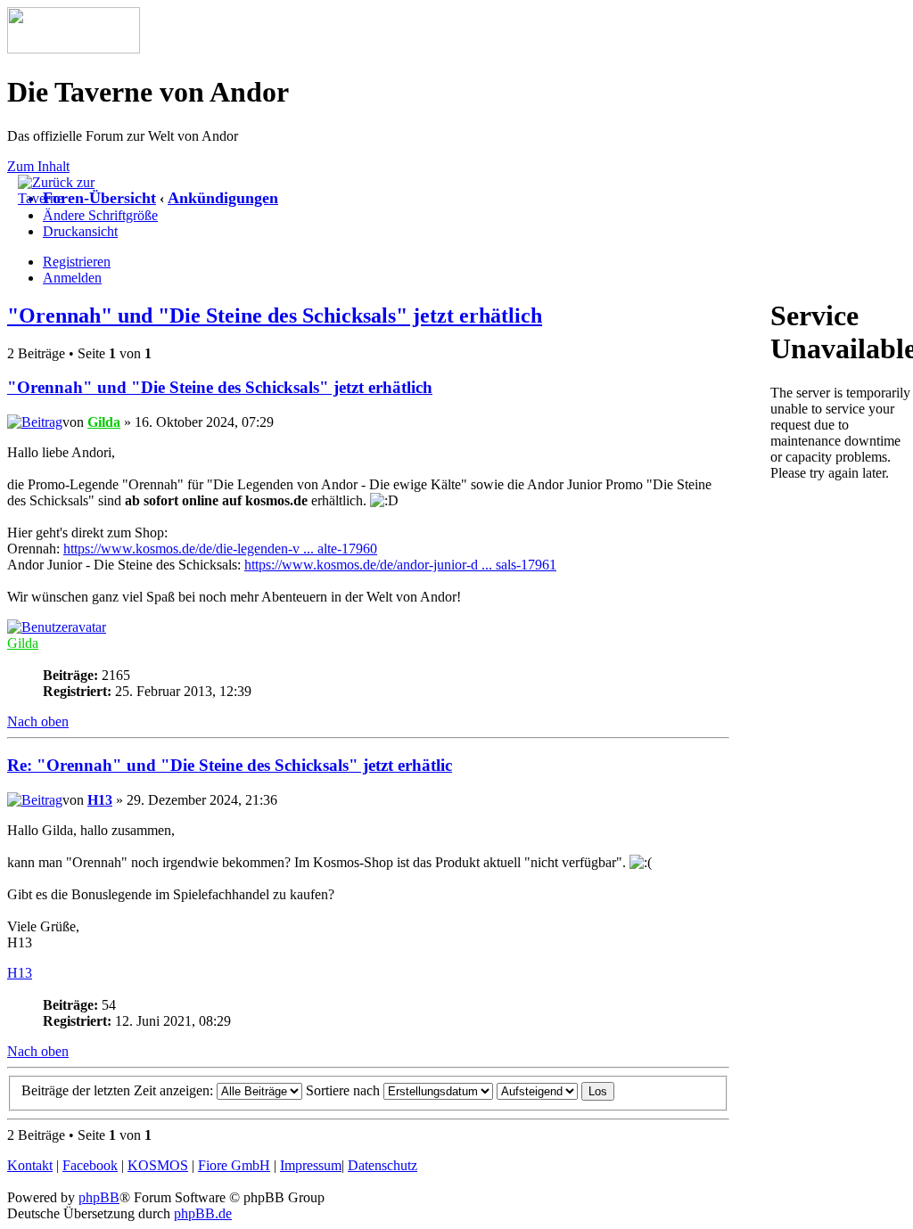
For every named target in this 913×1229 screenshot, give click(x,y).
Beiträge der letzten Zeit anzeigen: (119, 1090)
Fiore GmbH (234, 1165)
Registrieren (77, 261)
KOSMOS (157, 1165)
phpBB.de (203, 1213)
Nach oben (38, 721)
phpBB (98, 1197)
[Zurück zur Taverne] (62, 198)
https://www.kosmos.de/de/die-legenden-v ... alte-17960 (220, 548)
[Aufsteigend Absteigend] (555, 1090)
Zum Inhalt (38, 166)
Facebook (90, 1165)
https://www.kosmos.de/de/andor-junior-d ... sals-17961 (400, 564)
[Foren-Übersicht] (73, 48)
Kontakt (30, 1165)
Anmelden (72, 277)
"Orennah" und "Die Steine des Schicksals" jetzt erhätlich (274, 315)
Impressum (310, 1165)
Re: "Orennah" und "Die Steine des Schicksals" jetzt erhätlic (229, 765)
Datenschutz (382, 1165)
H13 (99, 799)
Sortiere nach (344, 1090)
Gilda (103, 422)
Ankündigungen (223, 198)
